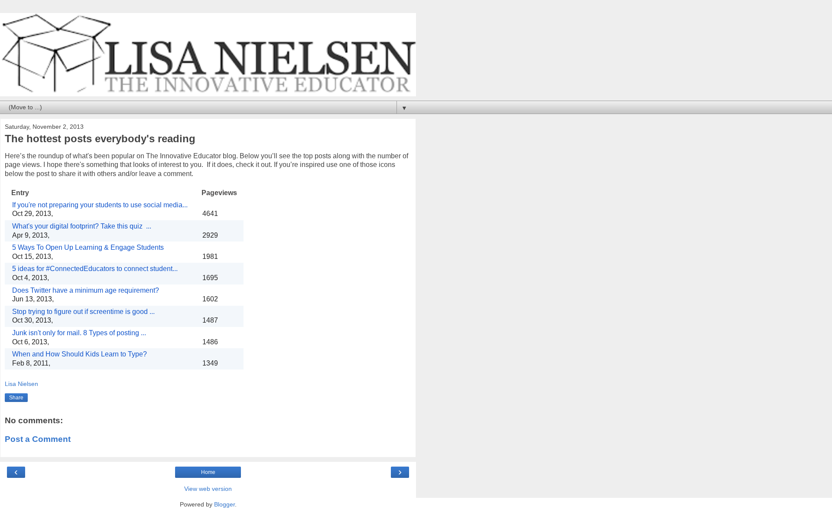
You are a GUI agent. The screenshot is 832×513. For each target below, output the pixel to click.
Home (208, 472)
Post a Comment (38, 439)
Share (16, 398)
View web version (208, 488)
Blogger (224, 504)
